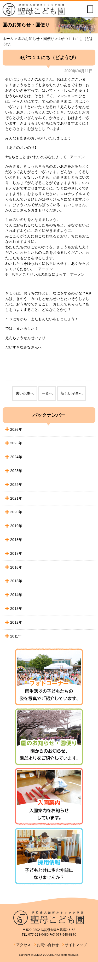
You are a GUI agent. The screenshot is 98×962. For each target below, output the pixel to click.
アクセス (23, 945)
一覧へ (47, 393)
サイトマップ (76, 945)
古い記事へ (25, 393)
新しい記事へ (72, 393)
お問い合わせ (48, 945)
